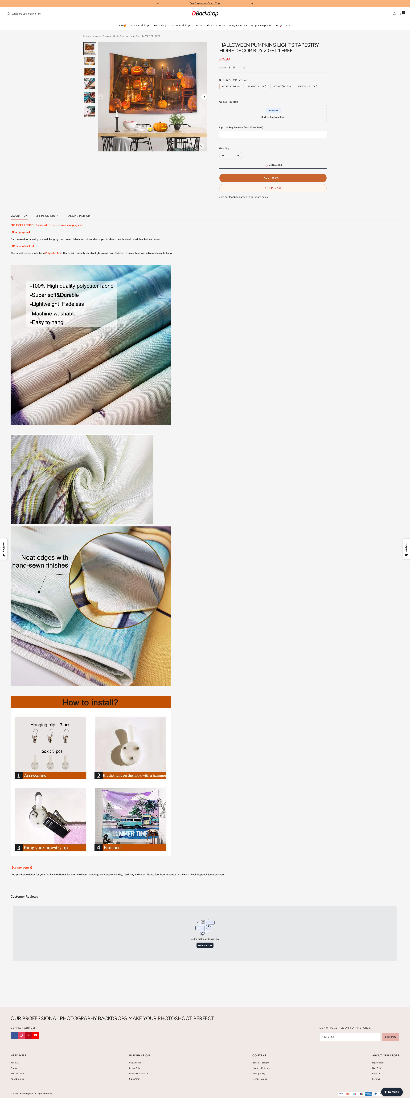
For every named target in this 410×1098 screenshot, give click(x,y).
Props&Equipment (261, 25)
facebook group (238, 196)
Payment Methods (261, 1068)
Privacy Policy (259, 1073)
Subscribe (390, 1036)
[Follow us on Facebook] (14, 1035)
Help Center (377, 1063)
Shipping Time (136, 1063)
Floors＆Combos (216, 25)
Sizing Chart (134, 1079)
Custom (199, 25)
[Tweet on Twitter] (239, 67)
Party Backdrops (238, 25)
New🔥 (123, 25)
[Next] (204, 97)
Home (86, 36)
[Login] (394, 13)
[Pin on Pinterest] (234, 67)
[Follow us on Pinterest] (28, 1035)
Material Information (138, 1073)
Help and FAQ (17, 1073)
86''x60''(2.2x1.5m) (307, 86)
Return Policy (135, 1068)
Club (288, 25)
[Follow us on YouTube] (35, 1035)
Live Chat (376, 1068)
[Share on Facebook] (229, 67)
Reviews (376, 1079)
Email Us (376, 1073)
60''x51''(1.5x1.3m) (231, 86)
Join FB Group (17, 1079)
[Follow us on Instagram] (21, 1035)
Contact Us (16, 1068)
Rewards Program (260, 1063)
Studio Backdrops (140, 25)
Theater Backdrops (180, 25)
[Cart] (401, 13)
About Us (15, 1063)
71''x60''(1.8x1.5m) (257, 86)
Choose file (273, 110)
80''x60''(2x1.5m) (282, 86)
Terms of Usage (259, 1079)
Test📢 (279, 25)
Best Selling (160, 25)
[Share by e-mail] (244, 68)
